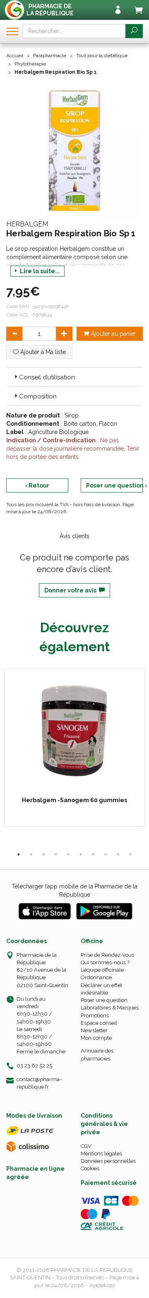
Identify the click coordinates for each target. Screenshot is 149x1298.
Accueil (14, 55)
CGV (86, 1146)
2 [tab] (31, 854)
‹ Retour (37, 485)
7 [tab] (93, 854)
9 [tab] (118, 854)
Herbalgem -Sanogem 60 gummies (74, 800)
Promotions (95, 1015)
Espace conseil (99, 1023)
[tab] (74, 377)
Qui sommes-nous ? (105, 962)
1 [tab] (18, 854)
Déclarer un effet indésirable (101, 989)
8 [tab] (105, 854)
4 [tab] (56, 854)
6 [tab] (81, 854)
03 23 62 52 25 (34, 1066)
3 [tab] (43, 854)
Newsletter (94, 1030)
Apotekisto (102, 1285)
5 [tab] (68, 854)
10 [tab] (130, 854)
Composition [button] (38, 396)
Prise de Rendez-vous (107, 955)
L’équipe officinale (102, 970)
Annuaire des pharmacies (97, 1054)
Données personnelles (108, 1161)
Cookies (90, 1168)
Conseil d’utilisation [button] (47, 377)
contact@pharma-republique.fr (39, 1083)
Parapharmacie (49, 55)
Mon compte (96, 1038)
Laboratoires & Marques (110, 1007)
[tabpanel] (74, 748)
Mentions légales (101, 1153)
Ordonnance (96, 977)
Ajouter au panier (112, 333)
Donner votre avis (71, 590)
